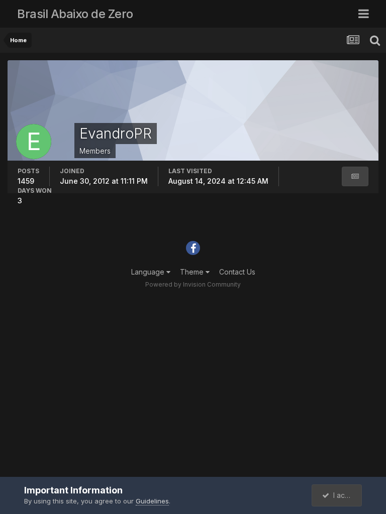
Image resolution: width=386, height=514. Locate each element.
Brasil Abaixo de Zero (75, 14)
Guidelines (152, 501)
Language (148, 272)
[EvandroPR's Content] (355, 176)
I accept (344, 495)
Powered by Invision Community (193, 284)
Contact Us (237, 272)
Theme (193, 272)
